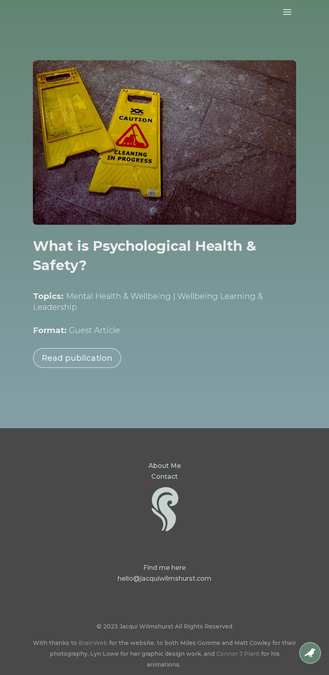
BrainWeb (93, 643)
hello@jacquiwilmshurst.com (164, 578)
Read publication (77, 358)
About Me (164, 466)
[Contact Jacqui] (310, 661)
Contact (164, 476)
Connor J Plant (238, 653)
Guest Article (94, 330)
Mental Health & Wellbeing (118, 296)
